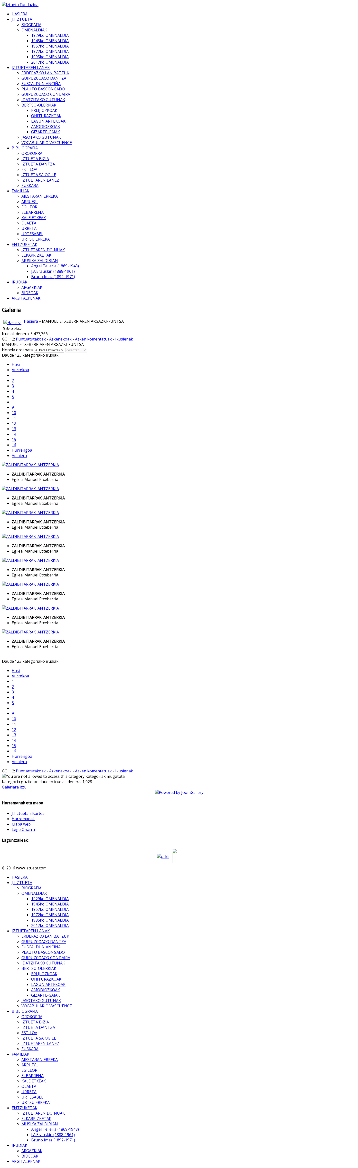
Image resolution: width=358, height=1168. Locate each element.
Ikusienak (124, 339)
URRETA (29, 228)
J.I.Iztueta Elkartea (28, 813)
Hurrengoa (22, 450)
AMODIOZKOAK (45, 126)
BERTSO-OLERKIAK (38, 105)
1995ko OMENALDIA (50, 56)
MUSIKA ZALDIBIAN (39, 260)
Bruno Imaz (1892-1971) (53, 276)
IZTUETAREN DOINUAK (43, 250)
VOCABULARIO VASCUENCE (46, 142)
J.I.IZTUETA (22, 19)
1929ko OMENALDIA (50, 35)
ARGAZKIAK (31, 287)
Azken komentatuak (93, 339)
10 (14, 412)
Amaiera (19, 455)
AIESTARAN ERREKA (39, 196)
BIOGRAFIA (31, 24)
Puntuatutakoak (31, 339)
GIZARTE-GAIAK (45, 132)
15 (14, 439)
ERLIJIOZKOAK (44, 110)
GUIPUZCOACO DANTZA (43, 78)
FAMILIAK (20, 191)
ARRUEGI (29, 201)
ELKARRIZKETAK (36, 255)
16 (14, 445)
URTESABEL (32, 233)
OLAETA (28, 223)
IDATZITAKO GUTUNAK (43, 99)
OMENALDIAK (34, 30)
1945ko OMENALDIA (50, 40)
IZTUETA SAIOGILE (38, 174)
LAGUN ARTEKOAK (48, 121)
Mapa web (21, 824)
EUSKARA (29, 185)
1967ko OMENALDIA (50, 46)
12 (14, 423)
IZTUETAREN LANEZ (40, 180)
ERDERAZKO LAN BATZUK (45, 73)
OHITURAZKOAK (46, 115)
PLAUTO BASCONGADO (43, 89)
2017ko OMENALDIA (50, 62)
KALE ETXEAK (33, 217)
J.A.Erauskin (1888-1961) (53, 271)
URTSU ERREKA (35, 239)
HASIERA (20, 14)
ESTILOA (29, 169)
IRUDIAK (19, 282)
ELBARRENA (32, 212)
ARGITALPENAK (26, 298)
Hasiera (31, 321)
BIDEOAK (29, 292)
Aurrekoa (20, 369)
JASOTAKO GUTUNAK (41, 137)
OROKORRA (31, 153)
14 (14, 434)
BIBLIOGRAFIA (25, 148)
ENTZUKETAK (24, 244)
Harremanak (23, 818)
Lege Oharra (23, 829)
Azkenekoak (60, 339)
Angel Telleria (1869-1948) (55, 266)
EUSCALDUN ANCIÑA (41, 83)
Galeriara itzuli (15, 787)
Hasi (16, 364)
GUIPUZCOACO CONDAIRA (45, 94)
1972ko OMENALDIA (50, 51)
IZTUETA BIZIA (35, 158)
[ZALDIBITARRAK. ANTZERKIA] (30, 464)
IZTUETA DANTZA (38, 164)
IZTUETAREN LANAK (31, 67)
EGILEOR (29, 207)
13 (14, 428)
